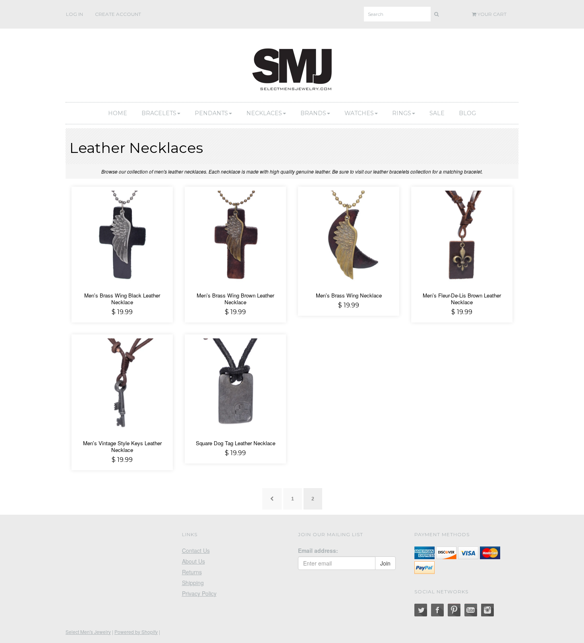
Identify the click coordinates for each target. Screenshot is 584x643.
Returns (192, 572)
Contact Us (196, 550)
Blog (467, 113)
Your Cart (491, 14)
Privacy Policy (199, 593)
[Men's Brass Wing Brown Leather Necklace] (235, 236)
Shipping (193, 583)
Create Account (118, 14)
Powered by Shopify (136, 631)
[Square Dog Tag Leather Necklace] (235, 384)
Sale (437, 113)
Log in (74, 14)
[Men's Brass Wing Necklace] (348, 236)
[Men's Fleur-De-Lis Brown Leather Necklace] (462, 236)
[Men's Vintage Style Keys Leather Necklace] (122, 384)
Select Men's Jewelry (88, 631)
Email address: (318, 550)
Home (117, 113)
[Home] (292, 68)
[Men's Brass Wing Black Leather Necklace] (122, 236)
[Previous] (272, 499)
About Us (193, 561)
